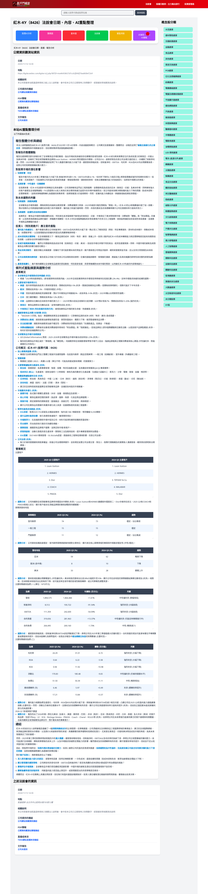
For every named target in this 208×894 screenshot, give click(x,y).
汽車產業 (169, 111)
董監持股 (121, 33)
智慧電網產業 (171, 234)
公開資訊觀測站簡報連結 (28, 101)
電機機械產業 (171, 88)
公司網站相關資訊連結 (27, 92)
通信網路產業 (171, 105)
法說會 (148, 4)
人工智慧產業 (171, 246)
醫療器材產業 (171, 129)
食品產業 (169, 53)
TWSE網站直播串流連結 (28, 111)
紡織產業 (169, 82)
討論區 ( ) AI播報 (144, 36)
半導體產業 (170, 135)
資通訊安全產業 (172, 281)
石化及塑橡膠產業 (173, 76)
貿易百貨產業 (171, 64)
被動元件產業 (171, 205)
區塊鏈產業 (170, 275)
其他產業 (169, 59)
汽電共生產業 (171, 228)
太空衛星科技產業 (173, 293)
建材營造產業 (171, 35)
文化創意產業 (171, 217)
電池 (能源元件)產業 (174, 158)
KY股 (167, 305)
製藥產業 (169, 176)
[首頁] (21, 4)
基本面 (74, 33)
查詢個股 (141, 12)
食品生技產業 (171, 182)
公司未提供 (23, 120)
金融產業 (169, 47)
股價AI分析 (27, 33)
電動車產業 (170, 141)
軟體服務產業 (171, 211)
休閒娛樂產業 (171, 123)
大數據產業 (170, 287)
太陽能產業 (170, 170)
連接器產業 (170, 117)
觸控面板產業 (171, 187)
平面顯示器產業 (172, 100)
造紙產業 (169, 199)
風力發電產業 (171, 240)
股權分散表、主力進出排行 (168, 4)
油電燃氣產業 (171, 146)
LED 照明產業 (171, 152)
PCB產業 (169, 70)
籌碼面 (50, 33)
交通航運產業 (171, 41)
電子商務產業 (171, 223)
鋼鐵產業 (169, 164)
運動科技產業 (171, 258)
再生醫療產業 (171, 193)
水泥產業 (169, 29)
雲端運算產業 (171, 252)
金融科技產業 (171, 264)
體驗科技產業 (171, 269)
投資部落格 (189, 4)
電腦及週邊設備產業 (174, 94)
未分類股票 (170, 299)
